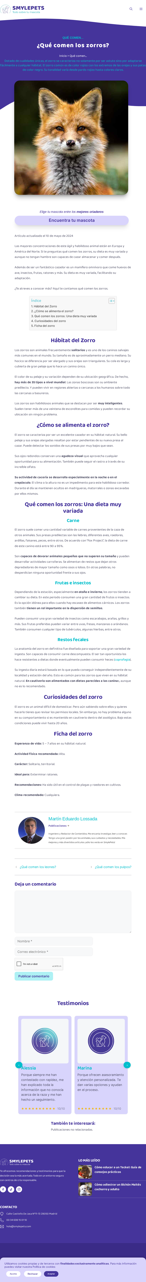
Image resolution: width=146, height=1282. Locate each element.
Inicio (63, 55)
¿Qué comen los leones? (38, 867)
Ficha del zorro (44, 326)
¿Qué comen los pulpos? (113, 867)
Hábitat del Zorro (45, 306)
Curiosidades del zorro (50, 321)
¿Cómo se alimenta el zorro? (54, 311)
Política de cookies (44, 1266)
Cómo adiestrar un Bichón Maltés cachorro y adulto (118, 1187)
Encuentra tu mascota (72, 220)
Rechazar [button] (33, 1273)
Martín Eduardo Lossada (72, 818)
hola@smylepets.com (18, 1226)
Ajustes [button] (13, 1274)
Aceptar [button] (51, 1274)
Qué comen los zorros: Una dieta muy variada (65, 316)
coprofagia (122, 659)
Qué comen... (73, 37)
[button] (131, 9)
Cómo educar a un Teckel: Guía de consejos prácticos (118, 1169)
